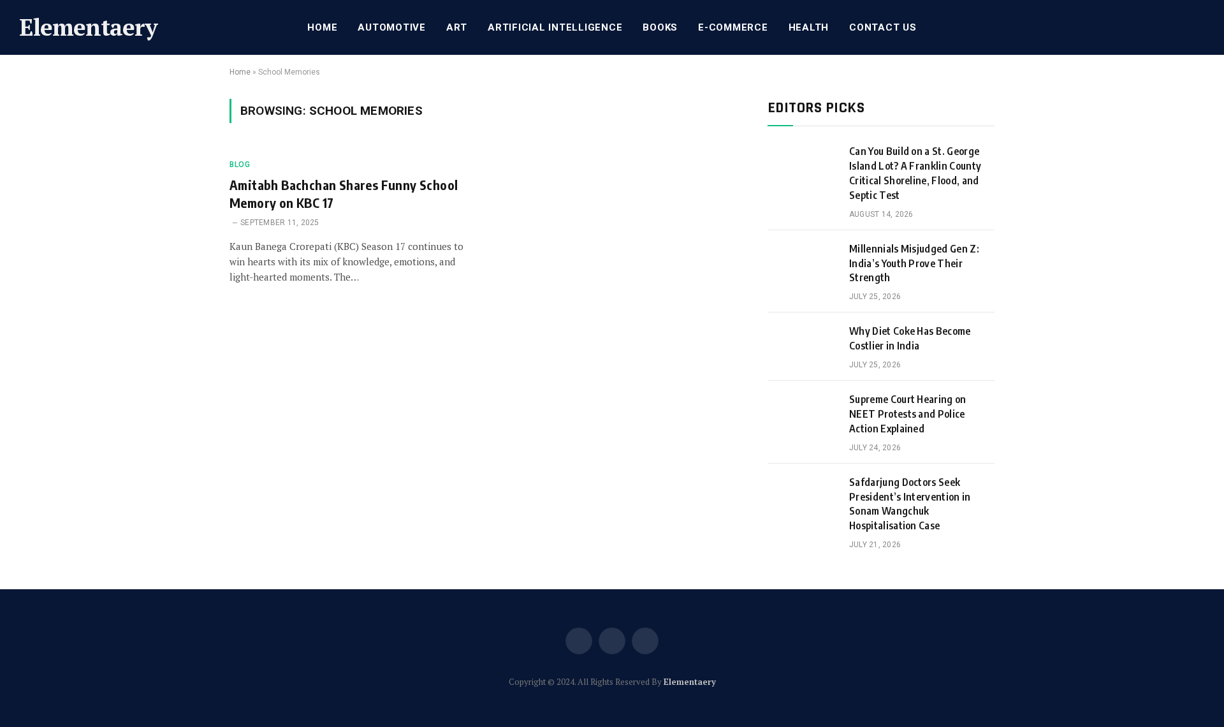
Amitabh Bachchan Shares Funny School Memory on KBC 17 (343, 193)
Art (456, 27)
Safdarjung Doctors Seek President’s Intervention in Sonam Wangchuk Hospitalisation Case (910, 504)
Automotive (392, 27)
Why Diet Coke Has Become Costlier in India (910, 338)
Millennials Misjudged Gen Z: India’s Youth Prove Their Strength (914, 263)
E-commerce (733, 27)
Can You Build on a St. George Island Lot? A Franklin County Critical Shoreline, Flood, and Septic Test (915, 173)
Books (660, 27)
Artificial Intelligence (555, 27)
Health (809, 27)
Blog (239, 164)
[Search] (1203, 27)
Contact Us (883, 27)
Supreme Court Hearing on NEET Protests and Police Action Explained (907, 414)
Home (322, 27)
